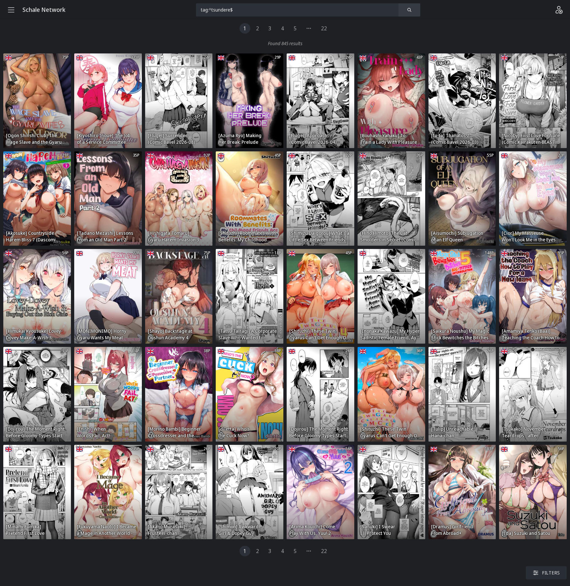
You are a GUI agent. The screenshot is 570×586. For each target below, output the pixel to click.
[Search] (409, 9)
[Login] (559, 9)
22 (324, 28)
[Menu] (11, 9)
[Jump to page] (308, 28)
